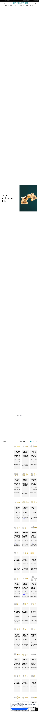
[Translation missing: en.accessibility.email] (3, 3)
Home (18, 415)
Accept (19, 708)
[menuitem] (33, 5)
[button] (25, 441)
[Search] (31, 3)
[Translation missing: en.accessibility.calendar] (4, 3)
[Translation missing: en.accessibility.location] (2, 3)
